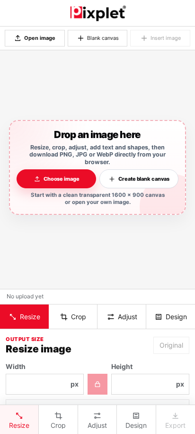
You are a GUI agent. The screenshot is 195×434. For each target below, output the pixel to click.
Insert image (166, 38)
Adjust (127, 317)
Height (147, 375)
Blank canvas (103, 38)
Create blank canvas (143, 178)
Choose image (62, 178)
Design (176, 317)
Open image (39, 38)
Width (42, 375)
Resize (30, 317)
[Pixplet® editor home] (97, 13)
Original (171, 345)
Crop (78, 317)
